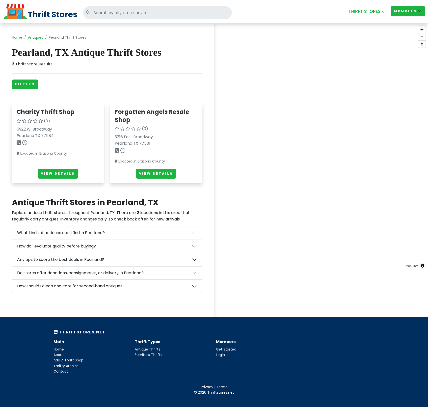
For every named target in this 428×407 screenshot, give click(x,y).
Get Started (226, 349)
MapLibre (412, 266)
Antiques (35, 37)
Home (17, 37)
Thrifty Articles (66, 365)
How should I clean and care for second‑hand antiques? (71, 286)
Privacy (207, 386)
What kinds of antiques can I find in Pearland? (61, 233)
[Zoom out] (422, 36)
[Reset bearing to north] (422, 44)
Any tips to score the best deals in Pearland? (60, 259)
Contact (61, 371)
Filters (25, 84)
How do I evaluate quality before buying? (56, 246)
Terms (221, 386)
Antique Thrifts (147, 349)
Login (220, 354)
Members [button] (405, 11)
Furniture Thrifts (148, 354)
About (59, 354)
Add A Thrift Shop (68, 360)
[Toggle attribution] (423, 266)
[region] (321, 147)
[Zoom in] (422, 29)
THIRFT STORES (364, 11)
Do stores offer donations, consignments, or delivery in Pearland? (80, 273)
